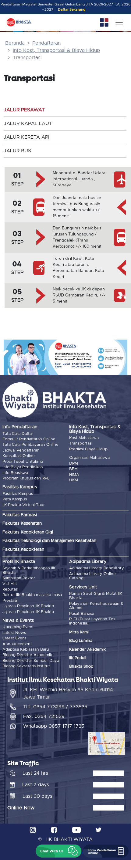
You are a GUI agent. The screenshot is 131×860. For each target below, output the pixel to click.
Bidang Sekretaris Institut (26, 666)
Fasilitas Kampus (17, 494)
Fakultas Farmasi (19, 515)
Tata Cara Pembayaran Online (30, 445)
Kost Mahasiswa (84, 438)
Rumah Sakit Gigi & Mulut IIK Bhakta (95, 596)
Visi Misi (9, 584)
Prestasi (9, 601)
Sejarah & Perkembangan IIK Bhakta (28, 570)
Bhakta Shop (81, 667)
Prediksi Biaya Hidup (88, 449)
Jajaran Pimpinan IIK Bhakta (28, 606)
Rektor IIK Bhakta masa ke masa (32, 595)
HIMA (74, 475)
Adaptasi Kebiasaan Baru (25, 650)
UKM (73, 480)
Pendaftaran (46, 43)
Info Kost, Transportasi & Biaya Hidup (56, 50)
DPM (73, 464)
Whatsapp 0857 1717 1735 (53, 726)
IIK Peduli (77, 658)
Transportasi (80, 443)
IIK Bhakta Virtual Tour (23, 505)
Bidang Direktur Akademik (27, 655)
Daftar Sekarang (71, 9)
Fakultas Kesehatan (22, 523)
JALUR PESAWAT (24, 109)
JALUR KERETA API (26, 137)
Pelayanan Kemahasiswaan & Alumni (96, 606)
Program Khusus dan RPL (25, 478)
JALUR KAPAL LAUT (28, 123)
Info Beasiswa (15, 473)
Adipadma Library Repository (96, 568)
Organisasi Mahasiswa (89, 458)
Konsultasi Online (18, 456)
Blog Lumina (80, 641)
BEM (73, 469)
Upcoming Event (18, 627)
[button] (58, 851)
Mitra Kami (79, 632)
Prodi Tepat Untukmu (22, 462)
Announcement (17, 644)
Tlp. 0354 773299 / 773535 (55, 706)
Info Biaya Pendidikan (22, 467)
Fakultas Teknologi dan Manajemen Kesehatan (49, 541)
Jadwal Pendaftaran (21, 450)
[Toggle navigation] (119, 22)
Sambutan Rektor (18, 578)
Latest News (14, 633)
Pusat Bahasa (81, 614)
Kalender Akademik (87, 650)
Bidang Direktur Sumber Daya (30, 661)
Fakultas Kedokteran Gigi (27, 532)
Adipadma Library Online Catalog (92, 576)
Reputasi (10, 589)
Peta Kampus (14, 499)
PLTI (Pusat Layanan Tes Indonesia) (92, 621)
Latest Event (14, 638)
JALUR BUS (17, 150)
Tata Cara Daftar (17, 434)
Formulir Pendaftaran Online (28, 439)
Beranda (15, 43)
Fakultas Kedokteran (23, 549)
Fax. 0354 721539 (44, 716)
